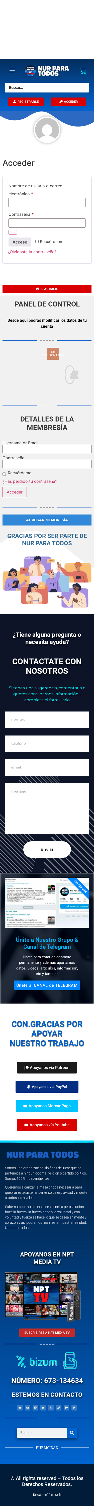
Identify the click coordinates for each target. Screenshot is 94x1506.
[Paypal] (74, 1407)
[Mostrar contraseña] (13, 232)
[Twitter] (43, 1407)
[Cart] (83, 71)
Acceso (20, 242)
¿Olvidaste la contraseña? (32, 251)
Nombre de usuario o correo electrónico (35, 189)
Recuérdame (19, 473)
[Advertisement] (47, 29)
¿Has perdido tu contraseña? (30, 481)
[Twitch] (35, 1407)
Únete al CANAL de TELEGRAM (47, 985)
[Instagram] (51, 1407)
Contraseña (32, 213)
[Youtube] (20, 1407)
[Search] (72, 1433)
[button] (47, 1087)
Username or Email (20, 443)
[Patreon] (66, 1407)
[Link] (58, 1407)
